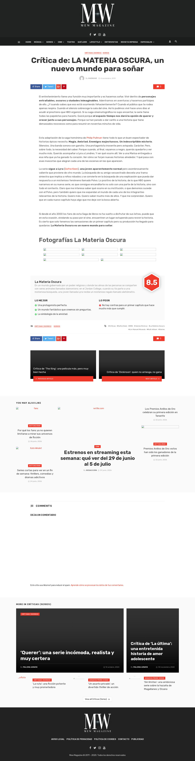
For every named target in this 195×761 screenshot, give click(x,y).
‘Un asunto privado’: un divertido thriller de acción (103, 685)
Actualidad (35, 426)
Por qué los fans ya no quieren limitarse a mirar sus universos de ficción (34, 434)
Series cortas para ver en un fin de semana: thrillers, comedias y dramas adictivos (34, 474)
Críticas (112, 326)
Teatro (71, 42)
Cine (60, 42)
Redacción (91, 470)
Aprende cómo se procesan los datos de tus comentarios (97, 585)
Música (37, 42)
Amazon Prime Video (98, 680)
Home (28, 42)
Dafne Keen (71, 168)
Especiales (146, 42)
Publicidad (137, 739)
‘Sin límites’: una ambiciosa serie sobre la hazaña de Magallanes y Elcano (159, 685)
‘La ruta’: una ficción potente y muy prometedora (49, 685)
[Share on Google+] (58, 86)
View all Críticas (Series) (96, 699)
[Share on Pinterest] (64, 86)
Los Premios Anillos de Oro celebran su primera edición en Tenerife (160, 412)
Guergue (92, 78)
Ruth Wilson (152, 329)
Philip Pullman (94, 137)
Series (49, 42)
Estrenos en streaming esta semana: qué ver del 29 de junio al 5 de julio (97, 458)
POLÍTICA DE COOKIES (105, 739)
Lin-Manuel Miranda (137, 329)
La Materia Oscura (157, 326)
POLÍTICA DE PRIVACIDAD (79, 739)
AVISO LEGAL (58, 739)
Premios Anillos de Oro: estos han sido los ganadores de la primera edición (160, 452)
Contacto (123, 739)
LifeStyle (95, 42)
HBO (131, 326)
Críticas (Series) (93, 53)
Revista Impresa (129, 42)
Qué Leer (82, 42)
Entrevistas (111, 42)
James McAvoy (141, 326)
